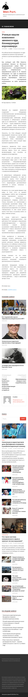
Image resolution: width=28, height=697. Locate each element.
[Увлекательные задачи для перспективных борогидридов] (14, 339)
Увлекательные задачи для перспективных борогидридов (11, 342)
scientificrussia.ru (12, 289)
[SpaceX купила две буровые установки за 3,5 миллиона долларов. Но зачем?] (6, 591)
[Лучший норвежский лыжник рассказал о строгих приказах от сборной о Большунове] (6, 471)
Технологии (5, 534)
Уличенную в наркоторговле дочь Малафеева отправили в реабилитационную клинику (13, 444)
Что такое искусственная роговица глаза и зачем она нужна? (19, 578)
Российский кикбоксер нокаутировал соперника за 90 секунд (19, 501)
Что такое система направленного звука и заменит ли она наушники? (12, 539)
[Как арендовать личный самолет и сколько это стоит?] (6, 572)
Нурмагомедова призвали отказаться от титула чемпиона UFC (18, 492)
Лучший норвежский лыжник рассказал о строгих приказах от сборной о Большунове (18, 469)
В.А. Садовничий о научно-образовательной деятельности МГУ (13, 317)
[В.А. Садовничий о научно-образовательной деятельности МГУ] (14, 315)
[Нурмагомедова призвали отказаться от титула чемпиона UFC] (6, 494)
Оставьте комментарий (18, 48)
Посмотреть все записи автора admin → (18, 401)
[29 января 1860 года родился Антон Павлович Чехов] (14, 363)
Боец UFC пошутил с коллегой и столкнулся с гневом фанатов (19, 511)
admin (10, 48)
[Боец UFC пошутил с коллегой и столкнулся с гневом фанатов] (6, 513)
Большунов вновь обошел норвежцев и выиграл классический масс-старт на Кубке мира (18, 481)
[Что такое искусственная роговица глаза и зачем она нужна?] (6, 581)
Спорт (3, 440)
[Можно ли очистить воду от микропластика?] (6, 601)
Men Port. (9, 12)
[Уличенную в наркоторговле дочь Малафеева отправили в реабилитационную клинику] (14, 438)
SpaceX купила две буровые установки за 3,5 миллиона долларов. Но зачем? (19, 588)
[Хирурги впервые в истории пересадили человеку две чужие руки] (6, 562)
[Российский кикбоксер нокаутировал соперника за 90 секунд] (6, 505)
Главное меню (9, 26)
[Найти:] (14, 418)
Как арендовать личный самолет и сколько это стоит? (18, 568)
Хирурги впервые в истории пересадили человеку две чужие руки (18, 559)
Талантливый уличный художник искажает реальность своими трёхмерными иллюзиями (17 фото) (12, 635)
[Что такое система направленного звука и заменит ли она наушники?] (14, 533)
